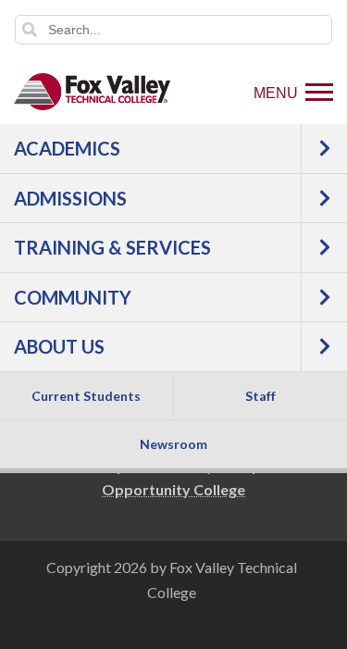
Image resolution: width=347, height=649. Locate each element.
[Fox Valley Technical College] (92, 91)
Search (29, 29)
